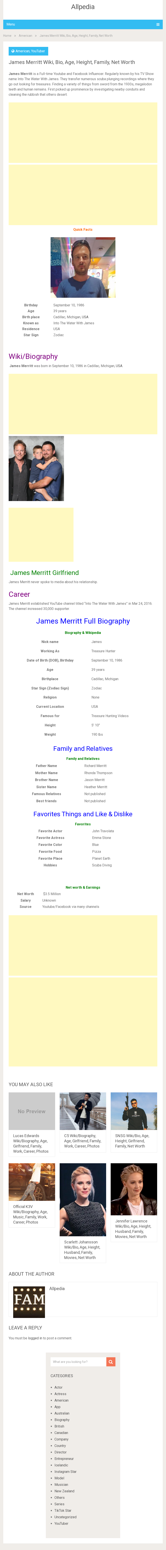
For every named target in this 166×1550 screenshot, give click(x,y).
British (59, 1426)
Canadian (61, 1433)
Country (60, 1446)
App (57, 1407)
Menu (10, 24)
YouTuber (38, 51)
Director (60, 1452)
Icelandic (61, 1465)
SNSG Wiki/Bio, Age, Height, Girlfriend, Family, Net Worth (132, 1140)
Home (7, 35)
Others (59, 1498)
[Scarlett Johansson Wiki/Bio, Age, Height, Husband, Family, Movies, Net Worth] (83, 1199)
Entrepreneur (64, 1459)
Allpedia (83, 6)
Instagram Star (65, 1472)
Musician (61, 1485)
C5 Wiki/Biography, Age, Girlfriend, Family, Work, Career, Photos (82, 1140)
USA (85, 317)
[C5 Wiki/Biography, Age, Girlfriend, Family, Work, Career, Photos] (83, 1111)
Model (59, 1478)
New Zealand (64, 1491)
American (25, 35)
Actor (58, 1387)
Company (61, 1439)
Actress (60, 1394)
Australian (61, 1413)
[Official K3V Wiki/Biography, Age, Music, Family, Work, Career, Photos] (32, 1182)
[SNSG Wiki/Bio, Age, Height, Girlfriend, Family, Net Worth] (134, 1111)
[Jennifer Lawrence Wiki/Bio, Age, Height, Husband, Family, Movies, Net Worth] (134, 1189)
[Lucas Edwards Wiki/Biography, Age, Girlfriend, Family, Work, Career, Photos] (32, 1111)
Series (59, 1504)
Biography (62, 1420)
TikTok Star (62, 1511)
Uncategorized (65, 1517)
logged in (35, 1338)
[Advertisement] (83, 132)
